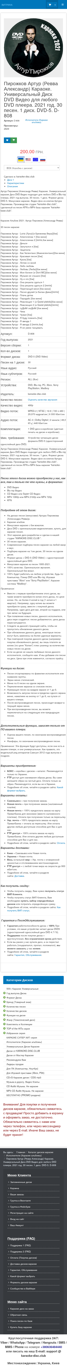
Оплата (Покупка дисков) (23, 1257)
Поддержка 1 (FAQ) (20, 1245)
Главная (20, 1152)
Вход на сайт (17, 1219)
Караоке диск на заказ (22, 1308)
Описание (12, 186)
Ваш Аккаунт (17, 1225)
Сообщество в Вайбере (22, 1288)
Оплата (61, 842)
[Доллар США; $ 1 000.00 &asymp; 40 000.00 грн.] (28, 159)
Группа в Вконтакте (20, 1200)
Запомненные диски (21, 1182)
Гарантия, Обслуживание (27, 954)
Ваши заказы (17, 1194)
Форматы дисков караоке (23, 1282)
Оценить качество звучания (42, 399)
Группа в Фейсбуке (20, 1206)
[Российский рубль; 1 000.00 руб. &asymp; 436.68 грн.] (43, 159)
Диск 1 (10, 179)
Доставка (19, 875)
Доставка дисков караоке (23, 1263)
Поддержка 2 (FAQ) (20, 1251)
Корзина (14, 1188)
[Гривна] (21, 159)
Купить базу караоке (21, 1327)
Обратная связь (18, 1314)
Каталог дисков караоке (40, 1152)
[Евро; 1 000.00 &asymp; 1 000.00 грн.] (35, 159)
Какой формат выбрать (22, 1276)
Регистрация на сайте (22, 1212)
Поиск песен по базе (21, 1321)
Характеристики (15, 183)
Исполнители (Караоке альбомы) (36, 121)
